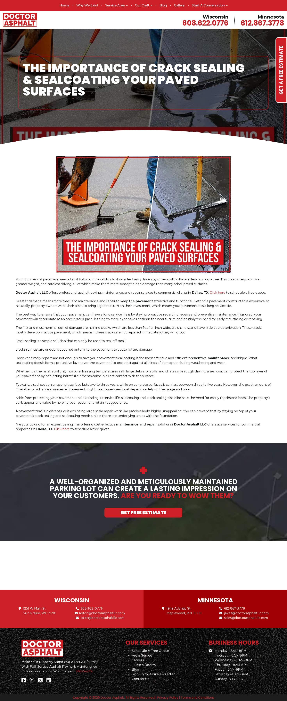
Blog (163, 5)
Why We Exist (87, 5)
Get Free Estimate (143, 512)
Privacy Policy (167, 697)
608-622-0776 (91, 608)
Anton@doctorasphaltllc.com (102, 613)
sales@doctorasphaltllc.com (102, 618)
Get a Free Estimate (281, 70)
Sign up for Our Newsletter (153, 674)
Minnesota (84, 671)
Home (64, 5)
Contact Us (140, 679)
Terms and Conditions (197, 697)
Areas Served (142, 655)
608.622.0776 (205, 23)
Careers (138, 660)
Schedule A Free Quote (150, 651)
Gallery (179, 5)
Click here (62, 429)
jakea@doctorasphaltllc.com (246, 613)
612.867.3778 (262, 23)
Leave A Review (144, 665)
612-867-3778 (234, 608)
